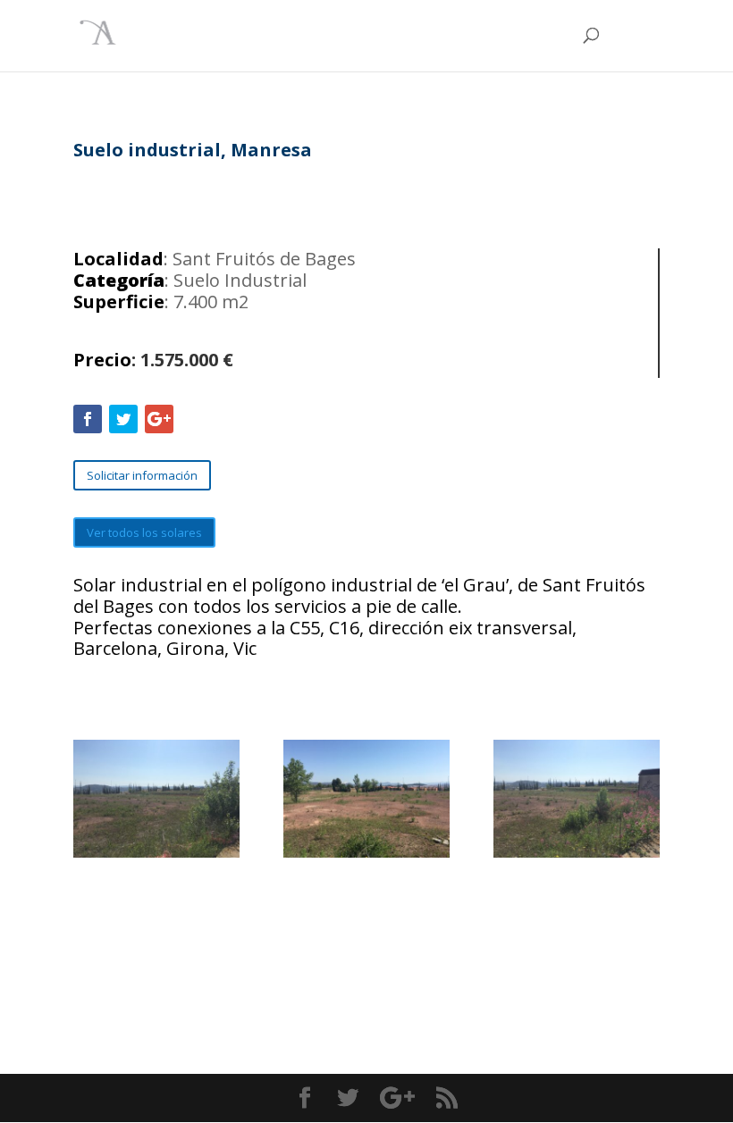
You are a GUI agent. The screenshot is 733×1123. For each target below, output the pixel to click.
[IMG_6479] (366, 852)
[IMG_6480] (576, 852)
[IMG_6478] (156, 852)
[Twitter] (123, 419)
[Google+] (159, 419)
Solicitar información (142, 475)
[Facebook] (87, 419)
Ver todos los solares (144, 532)
